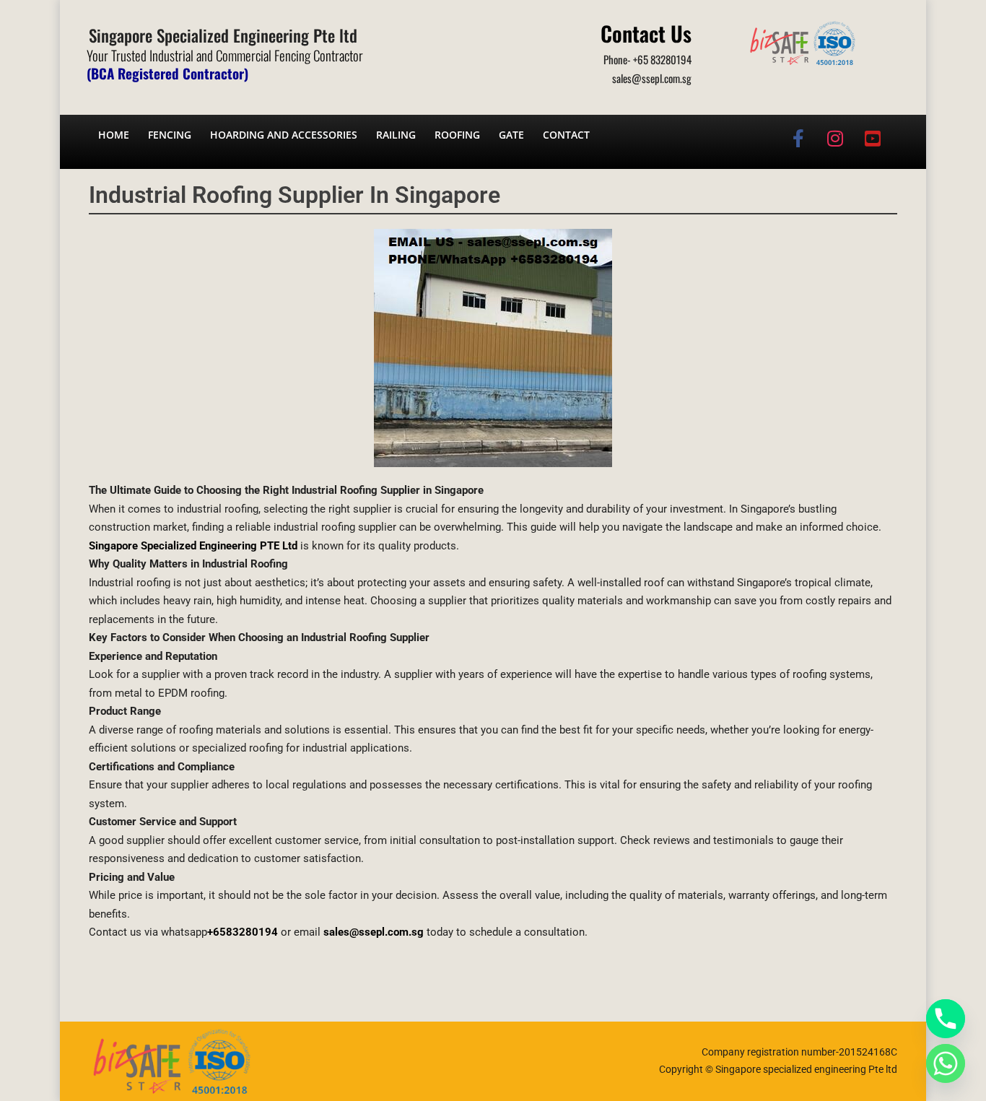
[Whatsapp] (945, 1063)
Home (113, 135)
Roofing (457, 135)
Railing (396, 135)
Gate (511, 135)
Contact (566, 135)
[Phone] (945, 1018)
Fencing (169, 135)
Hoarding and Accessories (283, 135)
